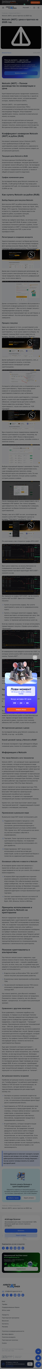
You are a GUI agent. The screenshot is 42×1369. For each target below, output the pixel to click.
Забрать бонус (21, 709)
